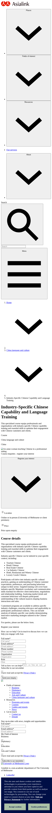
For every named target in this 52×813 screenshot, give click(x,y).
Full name (6, 638)
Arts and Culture (19, 695)
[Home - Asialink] (15, 5)
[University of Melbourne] (15, 763)
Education (16, 692)
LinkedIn (10, 775)
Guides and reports (20, 707)
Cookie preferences (39, 807)
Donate (15, 717)
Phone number (7, 649)
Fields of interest (28, 56)
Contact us (16, 714)
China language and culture (17, 350)
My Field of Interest (9, 734)
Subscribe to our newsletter (12, 668)
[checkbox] (2, 671)
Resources (29, 102)
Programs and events (20, 702)
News (14, 709)
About (28, 155)
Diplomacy (16, 690)
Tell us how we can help (12, 665)
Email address (7, 644)
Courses (15, 704)
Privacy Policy (29, 673)
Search (4, 202)
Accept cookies (15, 807)
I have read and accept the (12, 673)
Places (28, 10)
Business (15, 688)
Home (9, 302)
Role (3, 659)
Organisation (6, 654)
